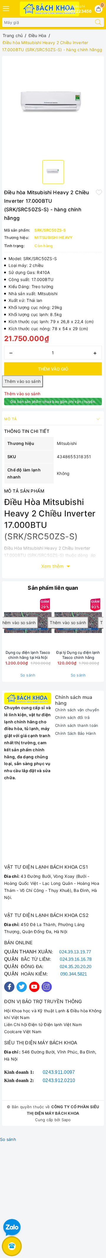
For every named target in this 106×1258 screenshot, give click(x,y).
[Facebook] (9, 987)
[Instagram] (47, 987)
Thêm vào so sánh (22, 393)
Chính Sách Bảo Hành (75, 733)
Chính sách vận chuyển (77, 709)
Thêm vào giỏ (53, 368)
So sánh (28, 675)
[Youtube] (34, 987)
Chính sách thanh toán (76, 725)
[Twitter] (21, 987)
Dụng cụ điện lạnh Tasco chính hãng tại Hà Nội (28, 655)
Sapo (66, 1119)
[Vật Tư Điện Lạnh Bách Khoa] (50, 8)
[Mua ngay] (30, 623)
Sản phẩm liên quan (53, 588)
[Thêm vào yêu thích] (99, 191)
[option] (53, 107)
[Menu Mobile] (6, 7)
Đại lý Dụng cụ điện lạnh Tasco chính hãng (78, 655)
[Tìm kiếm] (98, 22)
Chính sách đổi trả (72, 717)
